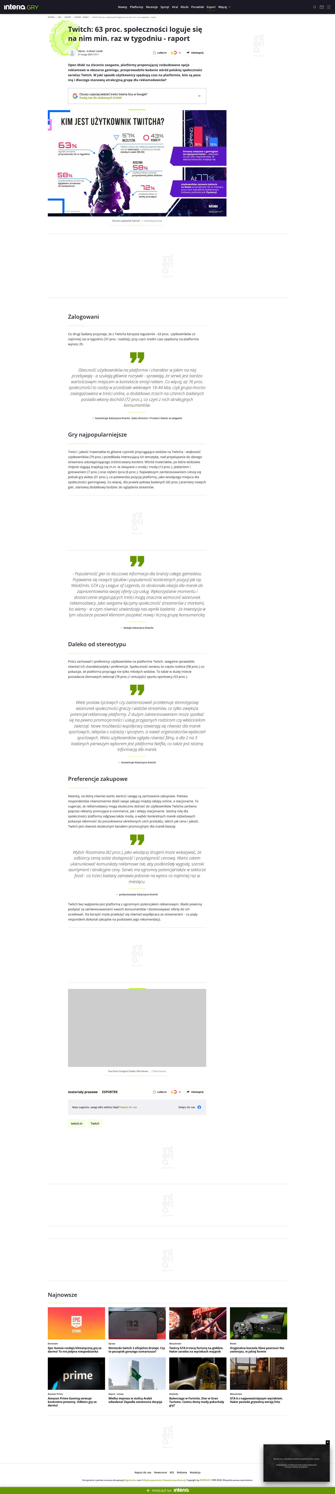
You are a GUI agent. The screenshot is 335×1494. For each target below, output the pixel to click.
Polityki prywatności (152, 1480)
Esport (68, 17)
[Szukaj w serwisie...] (314, 7)
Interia (51, 17)
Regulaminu (130, 1480)
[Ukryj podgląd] (328, 1442)
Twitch (95, 1123)
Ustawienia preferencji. (174, 1480)
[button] (123, 7)
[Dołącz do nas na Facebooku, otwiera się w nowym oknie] (199, 1107)
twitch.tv (77, 1123)
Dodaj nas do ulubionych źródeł (113, 97)
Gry (59, 17)
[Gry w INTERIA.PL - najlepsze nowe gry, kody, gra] (33, 7)
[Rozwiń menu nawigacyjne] (328, 7)
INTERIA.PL (205, 1480)
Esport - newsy (82, 17)
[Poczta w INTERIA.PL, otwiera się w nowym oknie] (321, 7)
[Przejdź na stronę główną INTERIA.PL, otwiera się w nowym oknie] (15, 7)
